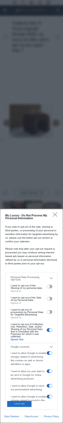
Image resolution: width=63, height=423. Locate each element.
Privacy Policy (51, 416)
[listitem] (31, 278)
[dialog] (31, 316)
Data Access (31, 416)
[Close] (56, 215)
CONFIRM (19, 404)
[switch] (49, 286)
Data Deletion (11, 416)
